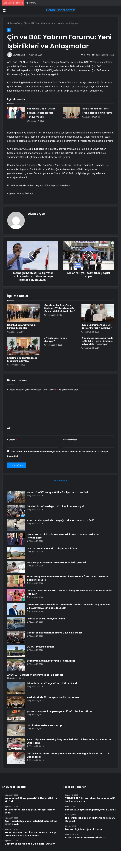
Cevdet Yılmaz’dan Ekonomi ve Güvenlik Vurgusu (55, 632)
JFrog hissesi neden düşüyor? (55, 339)
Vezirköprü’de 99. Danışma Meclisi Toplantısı (53, 697)
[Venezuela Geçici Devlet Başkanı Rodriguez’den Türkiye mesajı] (16, 112)
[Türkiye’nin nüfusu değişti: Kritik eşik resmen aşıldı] (16, 511)
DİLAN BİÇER (19, 55)
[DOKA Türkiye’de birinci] (16, 651)
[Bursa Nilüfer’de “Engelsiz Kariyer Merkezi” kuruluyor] (97, 313)
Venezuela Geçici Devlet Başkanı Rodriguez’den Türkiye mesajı (41, 112)
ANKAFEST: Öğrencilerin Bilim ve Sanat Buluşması (35, 674)
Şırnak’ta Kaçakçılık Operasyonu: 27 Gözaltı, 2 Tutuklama (60, 711)
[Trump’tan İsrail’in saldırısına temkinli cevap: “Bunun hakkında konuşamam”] (16, 539)
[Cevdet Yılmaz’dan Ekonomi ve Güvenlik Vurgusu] (16, 637)
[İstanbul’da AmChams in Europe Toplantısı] (23, 313)
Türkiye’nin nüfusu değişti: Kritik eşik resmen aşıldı (55, 506)
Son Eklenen (61, 480)
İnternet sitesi (70, 439)
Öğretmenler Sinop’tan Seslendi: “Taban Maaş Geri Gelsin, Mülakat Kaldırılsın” (60, 308)
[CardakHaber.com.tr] (60, 10)
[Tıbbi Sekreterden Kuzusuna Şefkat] (16, 730)
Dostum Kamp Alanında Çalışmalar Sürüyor (52, 548)
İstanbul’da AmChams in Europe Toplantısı (21, 326)
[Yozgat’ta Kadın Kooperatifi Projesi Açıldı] (16, 665)
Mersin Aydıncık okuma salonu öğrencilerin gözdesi (56, 562)
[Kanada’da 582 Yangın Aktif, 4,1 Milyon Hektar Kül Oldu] (16, 497)
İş (21, 23)
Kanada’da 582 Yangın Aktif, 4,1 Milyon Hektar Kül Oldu (58, 492)
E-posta (12, 439)
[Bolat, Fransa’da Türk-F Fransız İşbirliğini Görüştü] (71, 112)
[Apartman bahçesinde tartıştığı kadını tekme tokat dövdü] (16, 525)
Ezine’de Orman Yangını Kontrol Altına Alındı (52, 683)
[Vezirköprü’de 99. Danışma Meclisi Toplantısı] (16, 702)
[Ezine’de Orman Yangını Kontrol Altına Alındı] (16, 688)
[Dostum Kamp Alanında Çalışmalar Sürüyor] (16, 553)
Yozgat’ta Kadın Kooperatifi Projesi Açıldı (51, 660)
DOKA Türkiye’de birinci (40, 646)
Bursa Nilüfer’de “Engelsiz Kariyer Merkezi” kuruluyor (96, 326)
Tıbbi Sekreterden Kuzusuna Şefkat (47, 725)
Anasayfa (14, 23)
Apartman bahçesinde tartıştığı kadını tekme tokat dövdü (53, 2)
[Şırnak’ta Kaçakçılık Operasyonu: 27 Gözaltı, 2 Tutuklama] (16, 716)
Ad (9, 428)
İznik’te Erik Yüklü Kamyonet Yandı (46, 618)
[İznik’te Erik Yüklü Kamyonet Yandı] (16, 623)
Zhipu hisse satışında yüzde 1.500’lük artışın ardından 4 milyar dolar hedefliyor (97, 341)
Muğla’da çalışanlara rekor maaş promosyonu (22, 359)
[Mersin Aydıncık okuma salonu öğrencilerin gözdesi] (16, 567)
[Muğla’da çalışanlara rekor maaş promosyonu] (23, 346)
